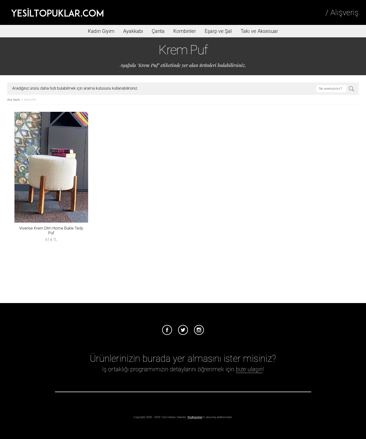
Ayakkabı (133, 31)
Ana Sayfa (13, 99)
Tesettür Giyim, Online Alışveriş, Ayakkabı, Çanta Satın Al (57, 12)
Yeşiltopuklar (194, 417)
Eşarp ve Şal (218, 31)
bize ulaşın (249, 369)
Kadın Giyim (101, 31)
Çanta (158, 31)
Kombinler (184, 31)
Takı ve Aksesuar (259, 31)
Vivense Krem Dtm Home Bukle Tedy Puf (51, 230)
